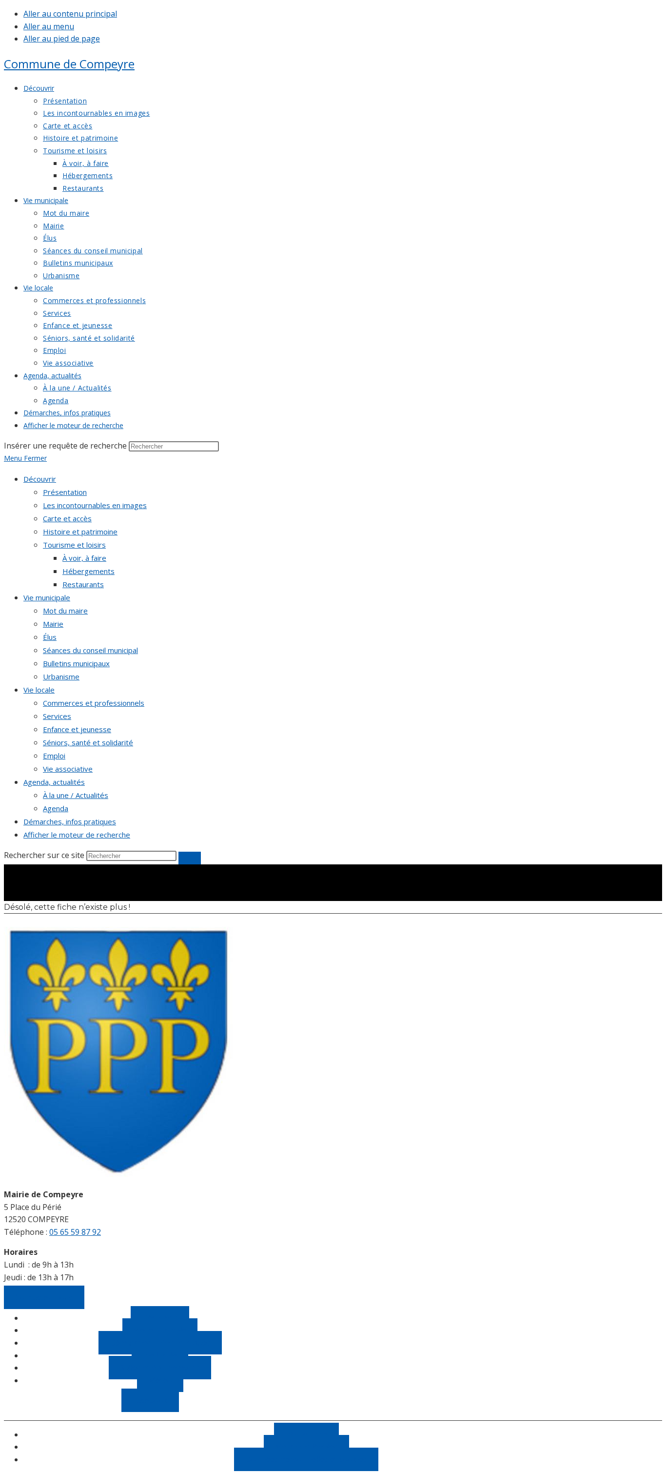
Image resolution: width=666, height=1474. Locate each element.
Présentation (65, 492)
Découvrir (39, 479)
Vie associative (68, 769)
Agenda (55, 808)
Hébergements (88, 571)
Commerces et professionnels (93, 703)
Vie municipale (46, 597)
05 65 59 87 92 (75, 1232)
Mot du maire (65, 610)
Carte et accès (67, 518)
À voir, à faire (84, 558)
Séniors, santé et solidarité (88, 742)
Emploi (54, 755)
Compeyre (69, 64)
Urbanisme (61, 676)
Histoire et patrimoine (80, 531)
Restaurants (83, 584)
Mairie (53, 624)
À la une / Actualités (75, 795)
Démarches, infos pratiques (69, 821)
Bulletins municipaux (76, 663)
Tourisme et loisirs (74, 545)
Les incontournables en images (95, 505)
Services (57, 716)
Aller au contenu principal (70, 13)
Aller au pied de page (61, 38)
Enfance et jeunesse (77, 729)
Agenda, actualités (54, 782)
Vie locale (39, 690)
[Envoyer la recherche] (189, 858)
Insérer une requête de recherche (65, 445)
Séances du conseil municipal (90, 650)
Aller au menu (48, 26)
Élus (50, 637)
